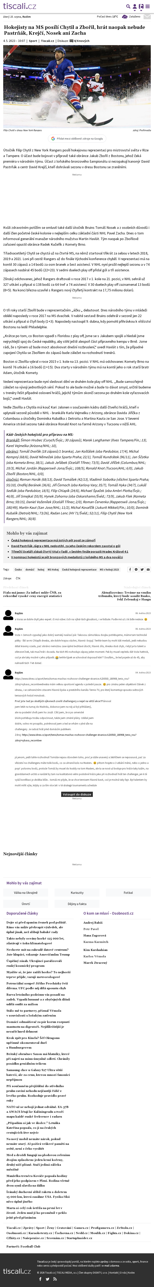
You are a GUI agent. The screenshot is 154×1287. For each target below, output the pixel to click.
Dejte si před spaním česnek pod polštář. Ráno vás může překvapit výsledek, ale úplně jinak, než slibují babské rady (36, 927)
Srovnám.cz (55, 1238)
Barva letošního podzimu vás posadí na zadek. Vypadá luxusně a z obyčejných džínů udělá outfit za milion (38, 999)
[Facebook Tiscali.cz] (40, 1279)
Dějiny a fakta (77, 904)
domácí (29, 569)
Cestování (64, 1228)
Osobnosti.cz (16, 1233)
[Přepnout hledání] (128, 6)
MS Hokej (53, 569)
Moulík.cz (97, 1233)
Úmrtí (26, 904)
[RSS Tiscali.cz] (55, 1279)
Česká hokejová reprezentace (79, 569)
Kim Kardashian (95, 950)
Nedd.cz (82, 1233)
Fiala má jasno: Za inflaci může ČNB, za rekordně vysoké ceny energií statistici (32, 594)
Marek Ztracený (95, 963)
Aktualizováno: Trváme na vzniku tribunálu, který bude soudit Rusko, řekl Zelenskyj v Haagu (124, 596)
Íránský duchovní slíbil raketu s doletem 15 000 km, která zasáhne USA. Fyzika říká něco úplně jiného (38, 1197)
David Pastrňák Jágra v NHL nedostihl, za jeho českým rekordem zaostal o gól (65, 546)
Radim (26, 16)
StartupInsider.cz (79, 1238)
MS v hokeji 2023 (109, 569)
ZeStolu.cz (124, 1228)
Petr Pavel (91, 929)
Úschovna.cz (64, 1233)
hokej (41, 569)
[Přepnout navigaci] (135, 6)
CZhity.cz (13, 1238)
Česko (18, 569)
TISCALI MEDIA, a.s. (67, 1272)
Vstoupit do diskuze (77, 794)
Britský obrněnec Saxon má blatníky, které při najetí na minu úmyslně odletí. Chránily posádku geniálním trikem (38, 1059)
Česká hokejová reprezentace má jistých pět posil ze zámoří (53, 540)
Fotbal (128, 893)
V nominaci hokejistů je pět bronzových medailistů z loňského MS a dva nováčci (67, 557)
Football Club (30, 1246)
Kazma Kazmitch (95, 942)
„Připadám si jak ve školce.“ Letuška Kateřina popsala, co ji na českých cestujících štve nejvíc (33, 1128)
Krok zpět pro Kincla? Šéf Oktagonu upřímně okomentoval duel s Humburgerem (33, 1043)
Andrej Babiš (92, 923)
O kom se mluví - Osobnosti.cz (108, 913)
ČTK (18, 578)
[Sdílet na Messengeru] (136, 569)
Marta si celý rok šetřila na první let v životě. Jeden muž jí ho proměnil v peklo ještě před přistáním (36, 1213)
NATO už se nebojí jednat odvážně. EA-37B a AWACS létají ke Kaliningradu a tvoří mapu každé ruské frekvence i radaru (37, 1112)
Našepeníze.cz (33, 1238)
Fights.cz (114, 1233)
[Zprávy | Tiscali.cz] (19, 6)
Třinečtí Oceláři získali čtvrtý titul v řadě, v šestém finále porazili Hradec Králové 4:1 (69, 551)
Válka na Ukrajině (25, 893)
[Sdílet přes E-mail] (148, 569)
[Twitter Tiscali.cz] (48, 1279)
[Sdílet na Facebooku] (130, 569)
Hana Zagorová (94, 935)
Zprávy (28, 1228)
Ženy (50, 1228)
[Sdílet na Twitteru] (142, 569)
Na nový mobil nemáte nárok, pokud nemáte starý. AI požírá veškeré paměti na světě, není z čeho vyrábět (37, 1144)
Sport (40, 1228)
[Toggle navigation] (147, 6)
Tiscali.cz (13, 1228)
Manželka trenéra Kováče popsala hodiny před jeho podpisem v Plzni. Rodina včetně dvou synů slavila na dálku (37, 1181)
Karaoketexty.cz (40, 1233)
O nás (123, 1272)
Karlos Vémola (94, 956)
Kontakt (114, 1272)
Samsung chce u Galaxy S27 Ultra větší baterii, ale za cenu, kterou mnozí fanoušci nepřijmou (38, 1075)
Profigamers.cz (102, 1228)
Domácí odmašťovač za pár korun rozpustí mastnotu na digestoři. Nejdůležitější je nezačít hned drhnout (38, 1027)
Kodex (131, 1272)
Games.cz (81, 1228)
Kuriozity (77, 893)
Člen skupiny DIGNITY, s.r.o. (93, 1272)
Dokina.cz (131, 1233)
